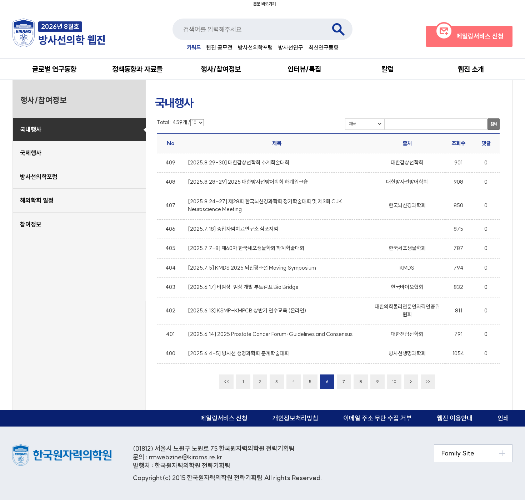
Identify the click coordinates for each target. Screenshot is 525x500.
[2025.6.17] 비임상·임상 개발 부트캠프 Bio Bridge (243, 287)
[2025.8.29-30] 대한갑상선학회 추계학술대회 (238, 162)
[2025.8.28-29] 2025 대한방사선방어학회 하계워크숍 (248, 181)
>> (427, 381)
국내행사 (30, 129)
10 (394, 381)
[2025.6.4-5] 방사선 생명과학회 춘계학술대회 (238, 353)
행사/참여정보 (221, 69)
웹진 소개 (471, 69)
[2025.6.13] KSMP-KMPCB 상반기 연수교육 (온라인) (247, 310)
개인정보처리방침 (295, 418)
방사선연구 (290, 47)
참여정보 (30, 224)
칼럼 (387, 69)
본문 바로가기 (264, 3)
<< (226, 381)
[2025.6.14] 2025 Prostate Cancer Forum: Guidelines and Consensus (270, 334)
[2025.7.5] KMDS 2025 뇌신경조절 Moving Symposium (252, 267)
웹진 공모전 (219, 47)
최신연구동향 (324, 47)
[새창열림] (61, 448)
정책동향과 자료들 (137, 69)
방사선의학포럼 (255, 47)
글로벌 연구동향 (54, 69)
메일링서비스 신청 (224, 418)
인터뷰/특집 (304, 69)
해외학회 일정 (37, 200)
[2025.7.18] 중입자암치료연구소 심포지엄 (233, 228)
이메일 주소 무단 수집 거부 (377, 418)
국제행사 (30, 153)
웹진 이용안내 (454, 418)
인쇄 (503, 418)
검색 (338, 29)
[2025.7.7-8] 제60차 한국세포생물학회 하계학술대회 (246, 248)
